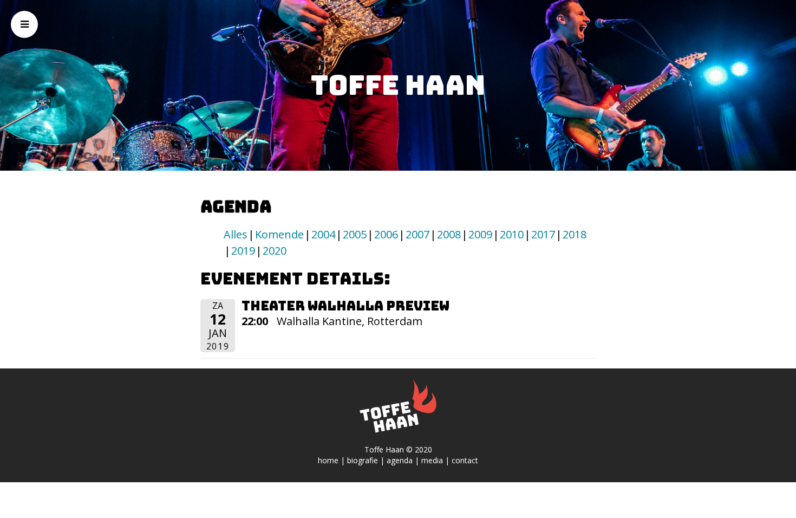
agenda (400, 460)
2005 (355, 234)
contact (465, 460)
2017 (543, 234)
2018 (574, 234)
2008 (449, 234)
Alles (235, 234)
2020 (274, 250)
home (328, 460)
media (432, 460)
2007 (417, 234)
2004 (323, 234)
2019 (243, 250)
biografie (362, 460)
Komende (279, 234)
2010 (512, 234)
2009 (480, 234)
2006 (386, 234)
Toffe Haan (398, 85)
